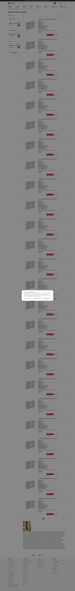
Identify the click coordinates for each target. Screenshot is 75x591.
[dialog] (37, 295)
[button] (27, 298)
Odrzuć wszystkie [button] (37, 298)
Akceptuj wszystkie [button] (46, 298)
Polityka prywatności (39, 296)
